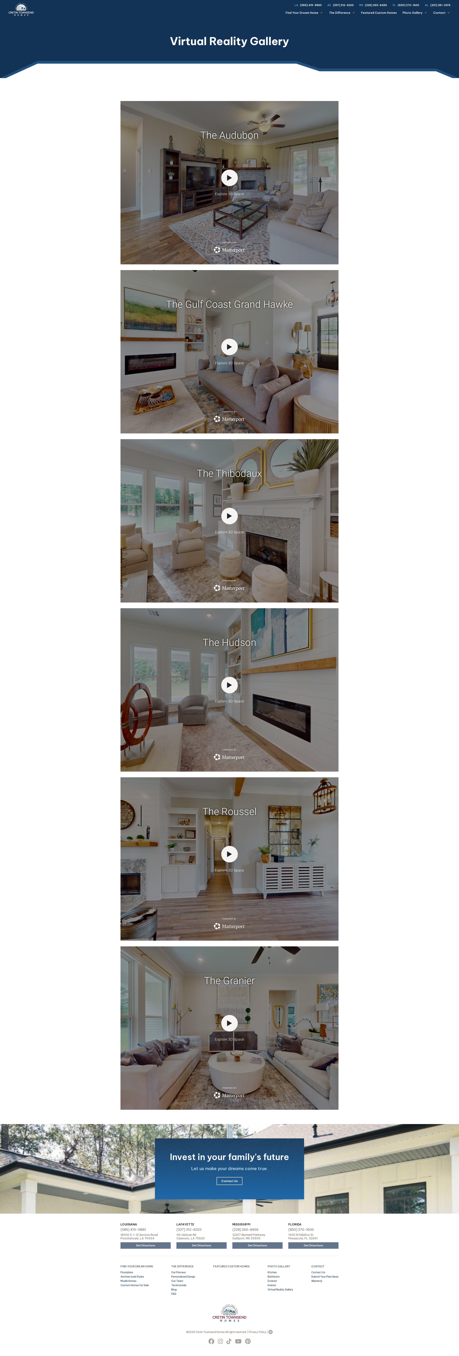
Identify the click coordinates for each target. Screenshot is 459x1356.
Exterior (272, 1281)
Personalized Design (183, 1276)
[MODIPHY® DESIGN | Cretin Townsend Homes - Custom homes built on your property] (270, 1332)
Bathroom (274, 1276)
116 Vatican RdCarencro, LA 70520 (190, 1236)
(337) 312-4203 (343, 5)
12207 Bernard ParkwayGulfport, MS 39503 (248, 1236)
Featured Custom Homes (379, 13)
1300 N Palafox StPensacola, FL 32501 (303, 1236)
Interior (272, 1285)
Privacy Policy (257, 1332)
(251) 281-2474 (440, 5)
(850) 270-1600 (408, 5)
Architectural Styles (132, 1276)
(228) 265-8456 (376, 5)
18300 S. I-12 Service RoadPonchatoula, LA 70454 (139, 1236)
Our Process (178, 1272)
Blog (174, 1289)
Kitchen (272, 1272)
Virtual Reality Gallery (280, 1289)
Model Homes (128, 1281)
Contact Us (229, 1181)
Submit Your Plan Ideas (325, 1276)
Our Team (177, 1281)
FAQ (173, 1293)
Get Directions (145, 1245)
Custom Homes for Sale (134, 1285)
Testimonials (178, 1285)
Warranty (316, 1281)
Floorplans (126, 1272)
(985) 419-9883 (311, 5)
